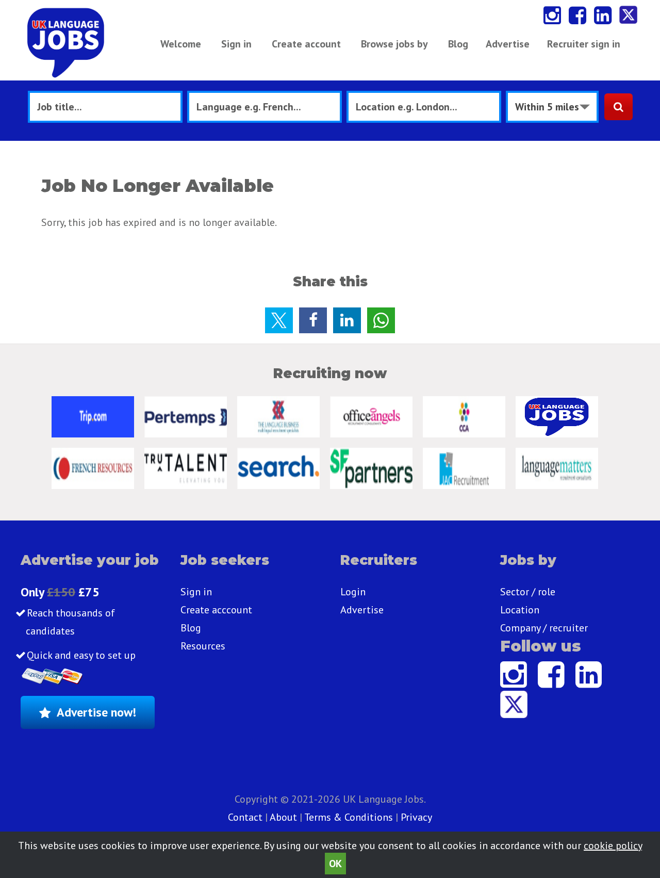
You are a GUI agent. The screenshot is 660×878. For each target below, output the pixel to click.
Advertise (508, 44)
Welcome (180, 44)
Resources (202, 646)
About (283, 817)
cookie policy (613, 845)
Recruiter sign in (583, 44)
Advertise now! (96, 712)
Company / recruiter (544, 628)
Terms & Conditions (348, 817)
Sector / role (527, 591)
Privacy (416, 817)
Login (353, 591)
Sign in (236, 44)
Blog (458, 44)
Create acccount (216, 609)
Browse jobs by (394, 44)
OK (335, 863)
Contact (246, 817)
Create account (306, 44)
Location (519, 609)
